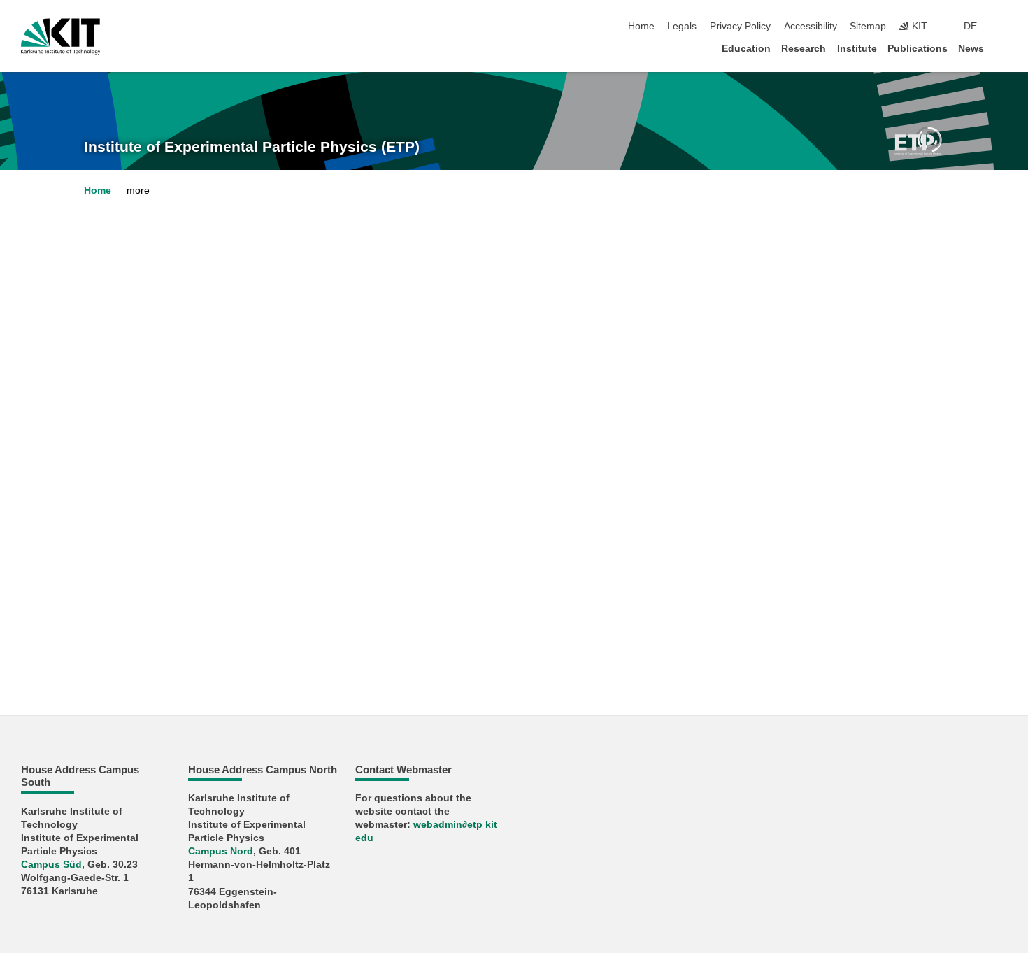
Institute (857, 48)
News (971, 48)
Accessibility (810, 26)
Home (641, 26)
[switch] (1003, 26)
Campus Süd (51, 864)
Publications (917, 48)
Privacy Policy (740, 26)
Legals (682, 26)
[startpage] (1003, 48)
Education (746, 48)
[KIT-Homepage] (60, 36)
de (970, 26)
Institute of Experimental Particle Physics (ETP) (252, 146)
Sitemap (868, 26)
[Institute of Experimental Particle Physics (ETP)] (918, 140)
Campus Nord (220, 851)
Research (803, 48)
